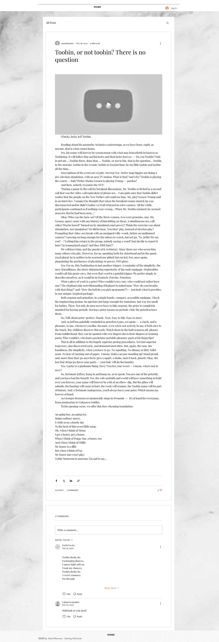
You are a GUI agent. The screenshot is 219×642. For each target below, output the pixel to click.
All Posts (51, 22)
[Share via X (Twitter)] (63, 480)
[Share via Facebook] (56, 480)
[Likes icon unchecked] (64, 594)
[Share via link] (78, 480)
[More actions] (160, 43)
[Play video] (108, 104)
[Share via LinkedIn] (71, 480)
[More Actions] (160, 547)
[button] (167, 23)
